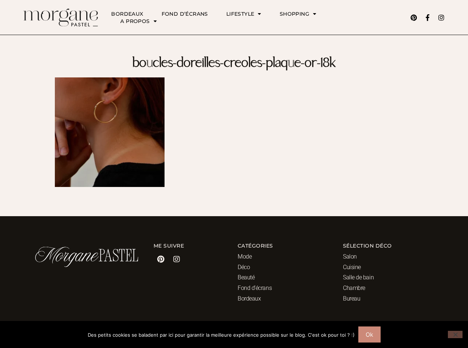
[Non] (455, 334)
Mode (245, 256)
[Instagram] (441, 17)
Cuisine (352, 267)
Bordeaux (127, 14)
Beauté (246, 277)
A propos (135, 21)
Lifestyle (240, 14)
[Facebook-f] (427, 17)
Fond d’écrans (185, 14)
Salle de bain (358, 277)
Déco (244, 267)
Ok (369, 334)
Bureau (351, 298)
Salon (350, 256)
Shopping (294, 14)
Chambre (354, 287)
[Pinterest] (413, 17)
